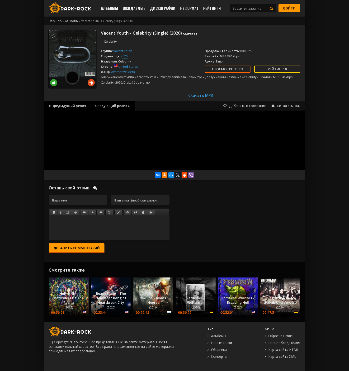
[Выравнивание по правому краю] (100, 212)
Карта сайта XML (282, 356)
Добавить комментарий (76, 248)
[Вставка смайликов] (109, 212)
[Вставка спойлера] (151, 212)
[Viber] (191, 175)
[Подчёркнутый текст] (68, 212)
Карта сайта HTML (283, 349)
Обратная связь (281, 336)
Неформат (189, 8)
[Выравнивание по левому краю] (85, 212)
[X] (178, 175)
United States (128, 66)
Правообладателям (284, 342)
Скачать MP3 (200, 95)
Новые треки (221, 342)
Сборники (219, 349)
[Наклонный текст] (60, 212)
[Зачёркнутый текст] (76, 212)
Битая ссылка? (288, 105)
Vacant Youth (122, 51)
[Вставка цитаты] (135, 212)
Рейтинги (212, 8)
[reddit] (184, 175)
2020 (124, 56)
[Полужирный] (53, 212)
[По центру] (93, 212)
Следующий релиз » (112, 105)
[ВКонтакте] (158, 175)
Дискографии (162, 8)
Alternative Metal (123, 72)
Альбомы (109, 8)
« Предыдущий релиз (67, 105)
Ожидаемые (134, 8)
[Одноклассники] (164, 175)
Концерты (219, 356)
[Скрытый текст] (127, 212)
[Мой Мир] (171, 175)
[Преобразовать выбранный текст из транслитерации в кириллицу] (143, 212)
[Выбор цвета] (118, 212)
